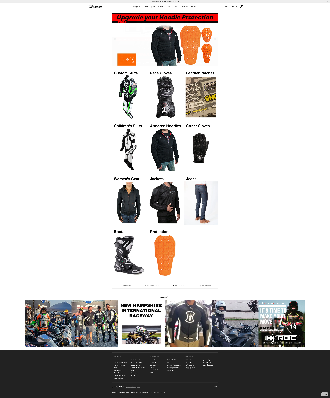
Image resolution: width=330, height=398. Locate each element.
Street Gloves (118, 373)
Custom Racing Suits (120, 376)
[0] (240, 7)
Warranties (188, 362)
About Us (152, 360)
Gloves (146, 7)
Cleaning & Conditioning (154, 368)
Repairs (152, 372)
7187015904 (118, 386)
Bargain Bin (170, 370)
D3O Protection (135, 365)
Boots (175, 7)
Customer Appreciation (174, 365)
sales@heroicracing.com (133, 387)
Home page (117, 360)
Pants (168, 7)
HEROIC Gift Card (172, 360)
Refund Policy (189, 365)
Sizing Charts (189, 360)
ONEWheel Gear (136, 360)
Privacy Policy (207, 362)
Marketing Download (173, 368)
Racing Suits (136, 7)
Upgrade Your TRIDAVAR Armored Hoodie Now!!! (138, 46)
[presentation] (115, 39)
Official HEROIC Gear (121, 362)
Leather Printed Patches (138, 368)
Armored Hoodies (119, 365)
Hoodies (160, 7)
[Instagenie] (300, 348)
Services (193, 7)
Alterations (153, 365)
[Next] (302, 323)
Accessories (184, 7)
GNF (226, 6)
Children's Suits (118, 378)
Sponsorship (206, 360)
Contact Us (153, 362)
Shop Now (176, 1)
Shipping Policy (190, 368)
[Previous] (27, 323)
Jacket (153, 7)
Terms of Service (208, 365)
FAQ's (168, 362)
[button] (162, 61)
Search (133, 376)
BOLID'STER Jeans (136, 362)
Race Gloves (118, 370)
